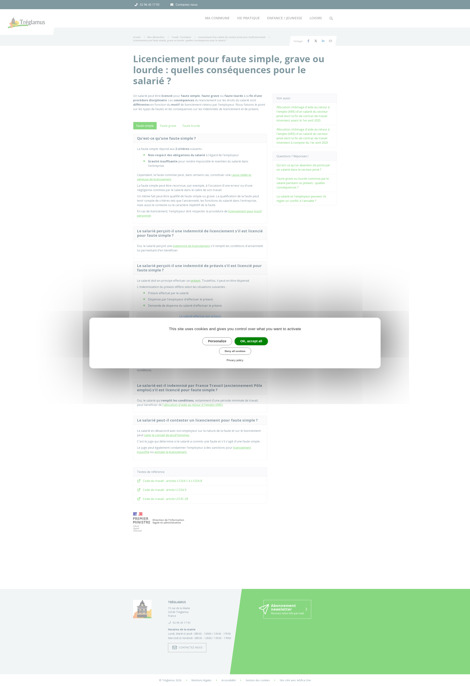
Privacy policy (235, 360)
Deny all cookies (235, 351)
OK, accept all (251, 341)
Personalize (217, 341)
